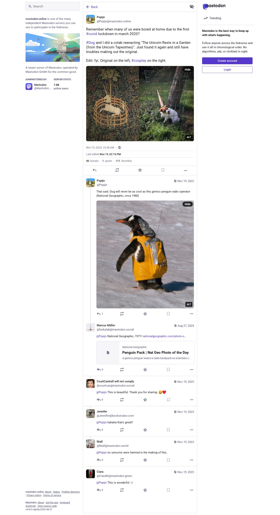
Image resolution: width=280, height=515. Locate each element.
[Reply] (94, 170)
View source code (47, 506)
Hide (187, 69)
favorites (124, 160)
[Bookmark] (163, 170)
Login (227, 69)
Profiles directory (71, 491)
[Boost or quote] (117, 170)
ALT (189, 137)
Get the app (52, 502)
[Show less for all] (192, 6)
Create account (227, 61)
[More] (185, 170)
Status (56, 491)
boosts (92, 160)
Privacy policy (34, 495)
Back (94, 7)
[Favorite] (140, 170)
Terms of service (52, 495)
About (48, 491)
